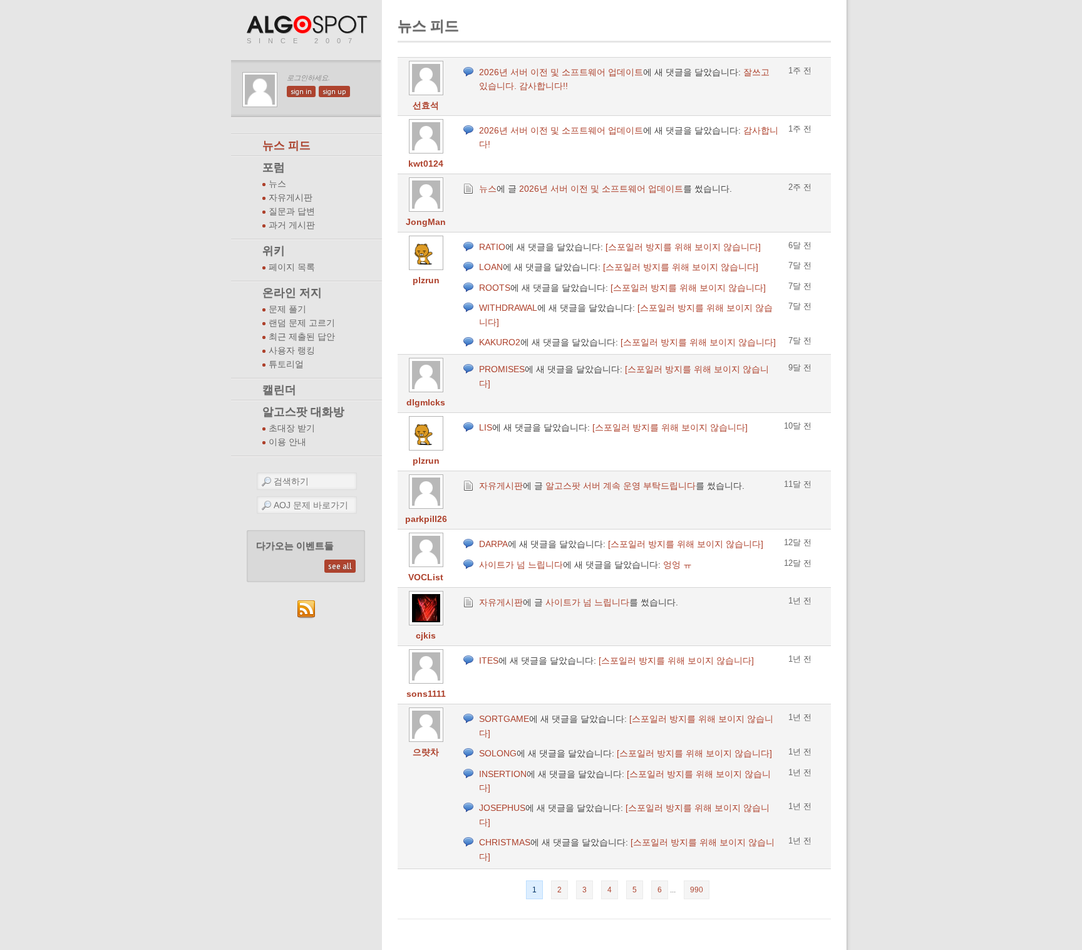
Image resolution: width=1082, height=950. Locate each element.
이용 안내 (287, 442)
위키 (273, 250)
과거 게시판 (292, 225)
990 (696, 889)
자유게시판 (290, 197)
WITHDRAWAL (508, 308)
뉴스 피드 (286, 145)
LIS (485, 427)
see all (340, 566)
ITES (488, 660)
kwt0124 (425, 164)
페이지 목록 (292, 267)
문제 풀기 (287, 309)
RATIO (492, 247)
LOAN (491, 267)
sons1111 (426, 694)
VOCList (425, 577)
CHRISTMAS (504, 842)
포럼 (273, 167)
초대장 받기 (292, 428)
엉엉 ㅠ (677, 565)
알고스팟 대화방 (303, 411)
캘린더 (279, 390)
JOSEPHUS (502, 808)
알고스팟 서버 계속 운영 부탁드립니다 (620, 486)
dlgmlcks (425, 402)
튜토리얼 (286, 364)
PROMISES (502, 369)
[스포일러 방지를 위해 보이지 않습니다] (683, 247)
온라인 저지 (292, 292)
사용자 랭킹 (292, 350)
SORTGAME (504, 719)
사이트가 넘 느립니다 (521, 565)
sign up (334, 91)
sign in (301, 91)
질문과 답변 (292, 211)
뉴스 (277, 184)
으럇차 (426, 752)
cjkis (426, 635)
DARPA (493, 544)
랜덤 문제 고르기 (302, 323)
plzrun (426, 280)
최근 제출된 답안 (302, 337)
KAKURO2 (499, 342)
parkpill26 (426, 519)
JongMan (426, 222)
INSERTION (503, 774)
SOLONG (498, 753)
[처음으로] (308, 25)
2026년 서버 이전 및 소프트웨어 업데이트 (561, 72)
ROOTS (494, 288)
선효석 (426, 105)
